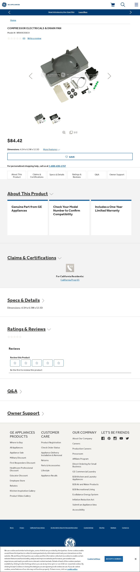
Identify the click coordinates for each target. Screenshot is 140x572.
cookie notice (72, 569)
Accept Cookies (114, 559)
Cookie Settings (94, 559)
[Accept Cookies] (136, 559)
